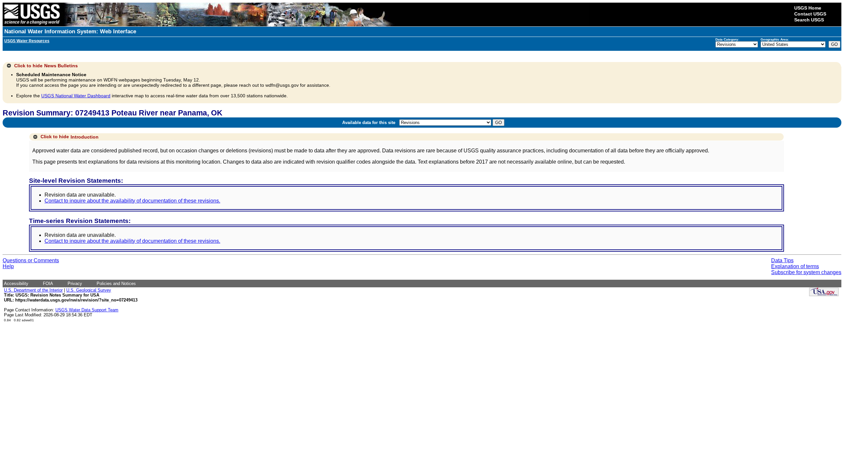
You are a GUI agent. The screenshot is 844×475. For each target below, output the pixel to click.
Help (8, 266)
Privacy (75, 283)
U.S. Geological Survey (88, 290)
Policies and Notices (116, 283)
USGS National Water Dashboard (75, 95)
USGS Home (807, 8)
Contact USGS (810, 13)
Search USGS (809, 19)
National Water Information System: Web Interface (70, 31)
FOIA (48, 283)
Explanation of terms (795, 266)
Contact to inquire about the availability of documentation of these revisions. (132, 201)
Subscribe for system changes (806, 272)
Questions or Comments (31, 260)
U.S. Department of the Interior (33, 290)
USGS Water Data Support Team (86, 309)
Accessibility (16, 283)
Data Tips (782, 260)
